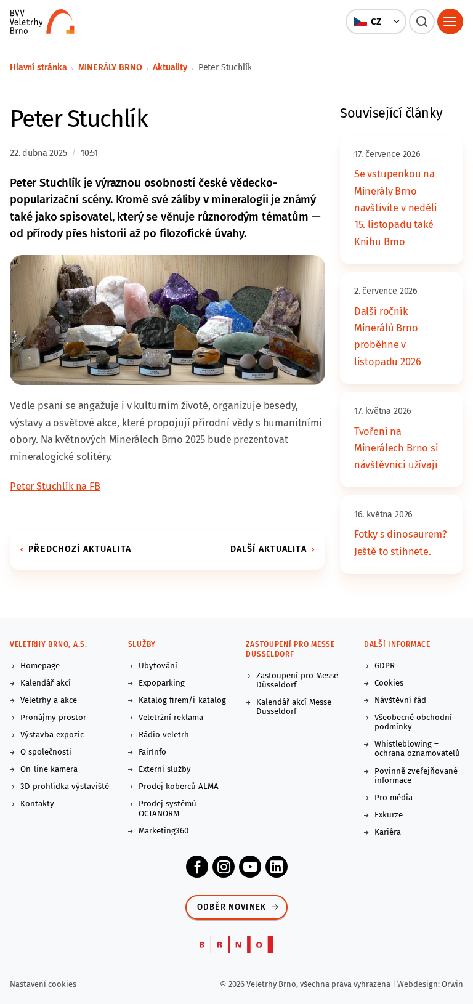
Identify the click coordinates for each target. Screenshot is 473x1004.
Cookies (388, 683)
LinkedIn (276, 867)
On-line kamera (49, 769)
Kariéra (387, 832)
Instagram (223, 867)
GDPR (384, 666)
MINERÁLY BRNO (110, 67)
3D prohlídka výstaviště (64, 786)
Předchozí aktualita (79, 549)
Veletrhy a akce (48, 700)
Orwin (452, 984)
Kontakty (37, 804)
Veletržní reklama (171, 718)
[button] (376, 21)
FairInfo (152, 752)
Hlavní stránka (38, 67)
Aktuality (170, 67)
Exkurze (388, 815)
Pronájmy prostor (53, 718)
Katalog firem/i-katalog (182, 700)
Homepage (40, 666)
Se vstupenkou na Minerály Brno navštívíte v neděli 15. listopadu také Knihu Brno (395, 207)
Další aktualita (268, 549)
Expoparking (162, 683)
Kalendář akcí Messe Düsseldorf (293, 707)
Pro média (393, 798)
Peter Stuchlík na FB (55, 486)
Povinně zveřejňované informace (416, 776)
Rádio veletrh (164, 735)
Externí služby (165, 769)
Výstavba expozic (52, 735)
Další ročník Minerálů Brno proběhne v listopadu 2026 (387, 337)
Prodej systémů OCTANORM (167, 809)
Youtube (250, 867)
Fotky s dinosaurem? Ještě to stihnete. (400, 542)
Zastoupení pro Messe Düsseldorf (297, 680)
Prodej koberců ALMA (179, 786)
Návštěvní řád (400, 700)
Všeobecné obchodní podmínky (413, 722)
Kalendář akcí (45, 683)
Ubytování (158, 666)
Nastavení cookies (43, 984)
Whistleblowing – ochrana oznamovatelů (417, 749)
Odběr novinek (231, 907)
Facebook (197, 867)
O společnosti (45, 752)
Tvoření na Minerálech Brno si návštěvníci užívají (396, 448)
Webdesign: (419, 984)
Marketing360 (163, 831)
